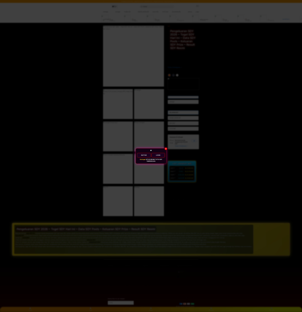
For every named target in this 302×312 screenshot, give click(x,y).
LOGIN (158, 155)
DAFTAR (144, 155)
